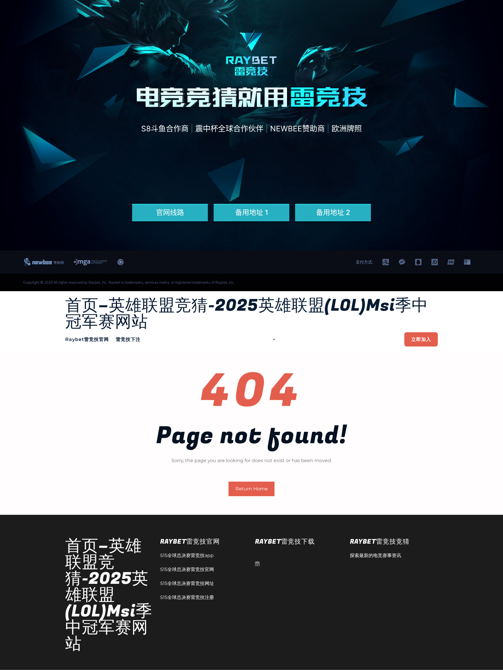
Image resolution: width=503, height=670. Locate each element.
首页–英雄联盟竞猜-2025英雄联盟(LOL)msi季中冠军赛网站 (246, 314)
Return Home (251, 489)
